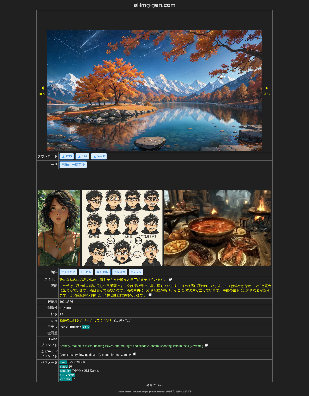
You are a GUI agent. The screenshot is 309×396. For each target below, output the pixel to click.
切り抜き (86, 272)
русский (152, 392)
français (145, 392)
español (128, 392)
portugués (137, 392)
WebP (101, 156)
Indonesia (161, 392)
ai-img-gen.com (155, 5)
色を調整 (119, 272)
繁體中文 (180, 391)
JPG (84, 156)
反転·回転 (103, 272)
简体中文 (170, 391)
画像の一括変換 (73, 164)
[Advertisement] (142, 20)
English (121, 392)
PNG (69, 156)
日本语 (188, 391)
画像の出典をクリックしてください (86, 320)
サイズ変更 (68, 272)
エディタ (136, 272)
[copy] (170, 279)
